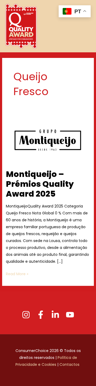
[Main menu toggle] (86, 26)
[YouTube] (70, 315)
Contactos (70, 364)
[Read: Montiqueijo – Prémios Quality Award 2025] (48, 140)
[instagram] (26, 315)
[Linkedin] (55, 315)
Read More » (17, 273)
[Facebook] (41, 315)
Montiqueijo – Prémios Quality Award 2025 (40, 184)
